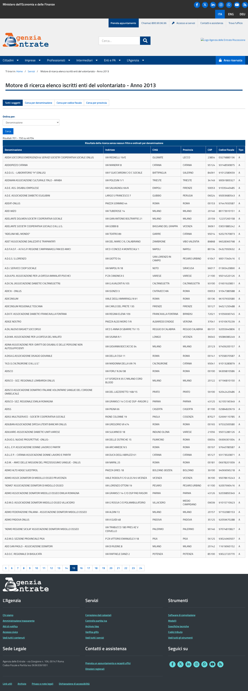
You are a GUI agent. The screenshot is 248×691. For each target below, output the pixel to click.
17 (88, 568)
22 (125, 568)
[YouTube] (237, 5)
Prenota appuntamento (123, 23)
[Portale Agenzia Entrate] (25, 40)
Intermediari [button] (84, 60)
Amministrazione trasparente (18, 621)
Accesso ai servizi (185, 23)
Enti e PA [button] (110, 60)
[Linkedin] (213, 5)
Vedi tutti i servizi (94, 637)
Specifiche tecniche (178, 626)
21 (118, 568)
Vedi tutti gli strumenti (180, 637)
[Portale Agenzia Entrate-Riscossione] (223, 40)
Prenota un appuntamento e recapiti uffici (108, 663)
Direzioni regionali (94, 669)
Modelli (172, 621)
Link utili (7, 684)
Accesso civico (10, 632)
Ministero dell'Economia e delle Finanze (29, 4)
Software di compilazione (181, 615)
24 (140, 568)
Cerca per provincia (96, 103)
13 (58, 568)
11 (43, 568)
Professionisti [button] (56, 60)
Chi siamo (8, 615)
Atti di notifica (10, 626)
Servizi (31, 71)
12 (51, 568)
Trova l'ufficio (236, 23)
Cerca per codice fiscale (69, 103)
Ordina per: (9, 116)
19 (103, 568)
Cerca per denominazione (38, 103)
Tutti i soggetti (12, 103)
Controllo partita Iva (96, 621)
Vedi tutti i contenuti (14, 637)
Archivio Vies (92, 626)
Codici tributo (175, 632)
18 (96, 568)
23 (133, 568)
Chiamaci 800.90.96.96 (153, 23)
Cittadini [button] (8, 60)
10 (36, 568)
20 (110, 568)
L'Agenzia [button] (133, 60)
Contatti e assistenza (211, 23)
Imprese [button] (30, 60)
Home (19, 71)
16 (81, 568)
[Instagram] (221, 5)
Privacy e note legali (42, 684)
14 (66, 568)
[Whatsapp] (229, 5)
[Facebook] (197, 5)
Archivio (22, 684)
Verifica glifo (92, 632)
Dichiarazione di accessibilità (74, 684)
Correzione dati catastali (98, 615)
